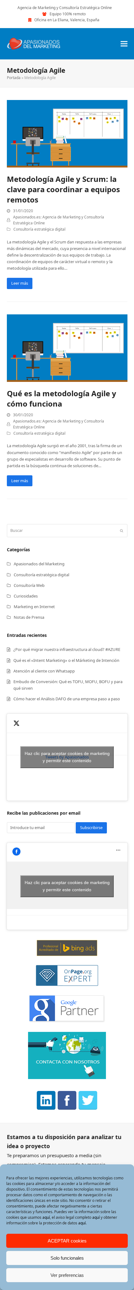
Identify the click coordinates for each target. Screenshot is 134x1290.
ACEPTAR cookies (67, 1240)
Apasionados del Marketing (39, 564)
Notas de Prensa (29, 617)
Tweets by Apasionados (67, 757)
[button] (124, 43)
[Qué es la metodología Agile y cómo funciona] (67, 347)
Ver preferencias (67, 1275)
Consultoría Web (29, 585)
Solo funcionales (67, 1258)
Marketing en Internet (34, 606)
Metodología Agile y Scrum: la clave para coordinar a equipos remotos (63, 189)
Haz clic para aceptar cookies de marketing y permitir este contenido (67, 757)
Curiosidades (26, 596)
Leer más (19, 283)
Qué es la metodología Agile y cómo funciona (61, 398)
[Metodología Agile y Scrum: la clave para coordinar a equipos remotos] (67, 133)
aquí (46, 1217)
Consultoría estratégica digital (39, 229)
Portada (14, 77)
